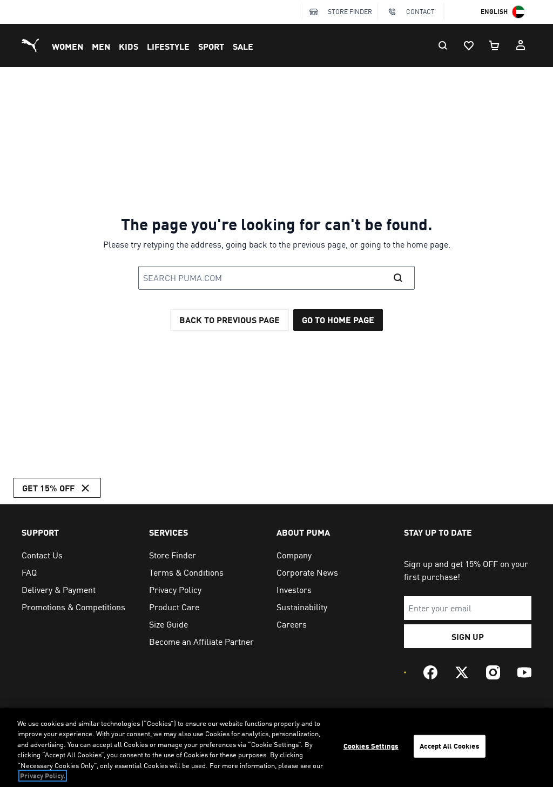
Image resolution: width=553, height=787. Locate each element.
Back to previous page (229, 320)
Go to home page (338, 320)
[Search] (443, 45)
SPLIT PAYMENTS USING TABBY (84, 13)
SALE (243, 46)
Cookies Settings (371, 746)
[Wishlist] (469, 45)
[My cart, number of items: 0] (494, 45)
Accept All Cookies (449, 746)
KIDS (128, 46)
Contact (420, 12)
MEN (101, 46)
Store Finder (350, 12)
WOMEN (67, 46)
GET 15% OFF (48, 488)
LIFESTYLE (168, 46)
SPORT (211, 46)
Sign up (467, 636)
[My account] (520, 45)
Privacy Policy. (42, 775)
